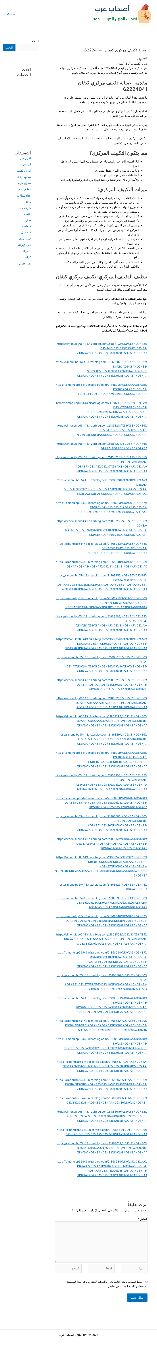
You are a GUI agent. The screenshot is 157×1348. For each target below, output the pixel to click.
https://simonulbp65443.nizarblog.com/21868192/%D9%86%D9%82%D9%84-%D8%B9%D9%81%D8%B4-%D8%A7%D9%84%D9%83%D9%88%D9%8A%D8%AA (101, 348)
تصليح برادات (23, 177)
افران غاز (25, 158)
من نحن (10, 13)
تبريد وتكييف (24, 170)
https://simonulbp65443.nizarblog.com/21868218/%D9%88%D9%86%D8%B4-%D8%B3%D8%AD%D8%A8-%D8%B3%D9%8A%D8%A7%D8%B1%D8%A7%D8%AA (101, 430)
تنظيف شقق (24, 189)
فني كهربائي (24, 244)
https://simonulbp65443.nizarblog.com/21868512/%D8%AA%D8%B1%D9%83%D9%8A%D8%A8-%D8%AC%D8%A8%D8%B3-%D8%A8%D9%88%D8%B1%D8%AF (101, 843)
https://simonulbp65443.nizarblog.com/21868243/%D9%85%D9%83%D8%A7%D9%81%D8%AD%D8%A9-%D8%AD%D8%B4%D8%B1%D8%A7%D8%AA (101, 548)
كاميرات (26, 251)
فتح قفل (26, 232)
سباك (28, 201)
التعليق (142, 1219)
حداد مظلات (24, 195)
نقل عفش (25, 263)
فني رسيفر (24, 238)
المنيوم (27, 164)
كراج (28, 257)
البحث (35, 41)
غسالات (26, 226)
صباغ (28, 220)
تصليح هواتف (23, 183)
